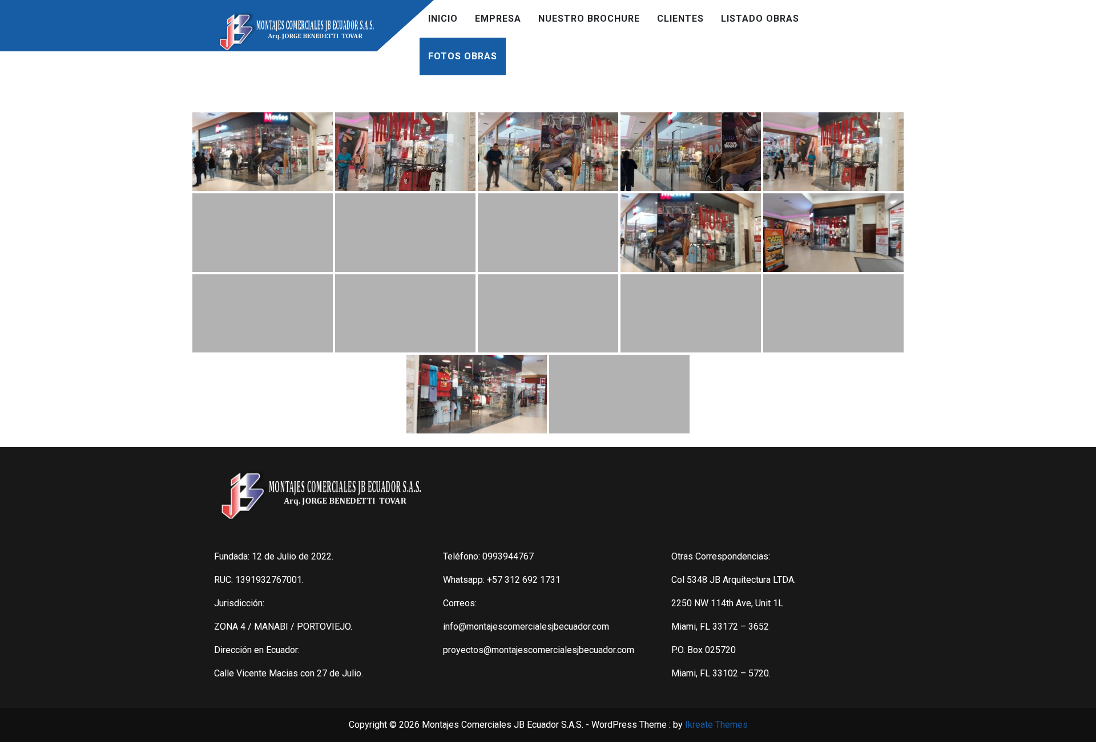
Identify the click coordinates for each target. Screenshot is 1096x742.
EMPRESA (498, 18)
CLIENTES (680, 18)
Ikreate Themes (716, 724)
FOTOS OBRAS (462, 56)
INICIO (443, 18)
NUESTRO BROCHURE (589, 18)
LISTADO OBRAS (760, 18)
